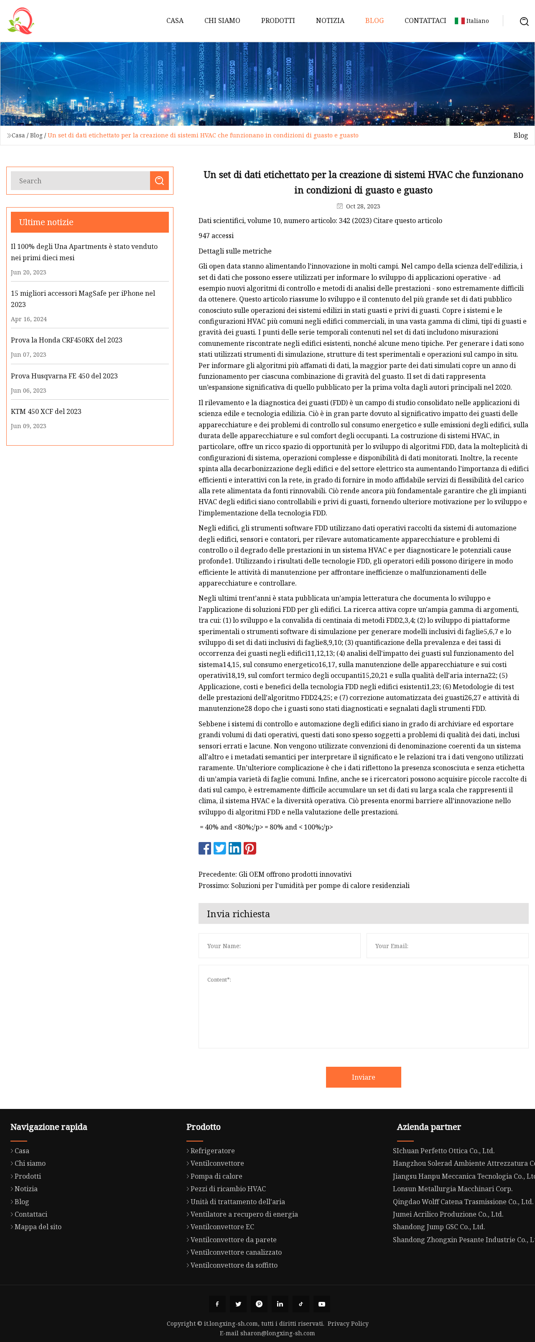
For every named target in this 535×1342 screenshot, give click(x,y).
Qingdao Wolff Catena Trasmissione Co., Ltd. (463, 1201)
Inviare (363, 1077)
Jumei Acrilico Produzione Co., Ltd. (448, 1214)
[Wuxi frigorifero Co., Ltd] (21, 21)
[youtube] (321, 1304)
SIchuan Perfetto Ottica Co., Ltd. (444, 1150)
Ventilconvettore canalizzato (236, 1252)
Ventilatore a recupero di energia (244, 1214)
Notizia (330, 20)
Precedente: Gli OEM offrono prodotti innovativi (275, 874)
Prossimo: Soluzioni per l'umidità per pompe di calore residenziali (304, 885)
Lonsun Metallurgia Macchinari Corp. (453, 1188)
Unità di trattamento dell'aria (238, 1201)
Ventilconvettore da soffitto (234, 1265)
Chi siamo (222, 20)
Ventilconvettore (217, 1163)
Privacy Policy (348, 1323)
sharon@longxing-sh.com (277, 1333)
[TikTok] (301, 1304)
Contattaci (425, 20)
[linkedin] (280, 1304)
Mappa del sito (38, 1226)
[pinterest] (259, 1304)
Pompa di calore (216, 1176)
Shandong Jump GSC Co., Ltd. (439, 1226)
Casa (174, 20)
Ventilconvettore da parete (234, 1239)
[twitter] (238, 1304)
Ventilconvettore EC (222, 1226)
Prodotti (278, 20)
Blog (374, 20)
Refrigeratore (213, 1150)
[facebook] (217, 1304)
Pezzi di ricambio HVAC (228, 1188)
